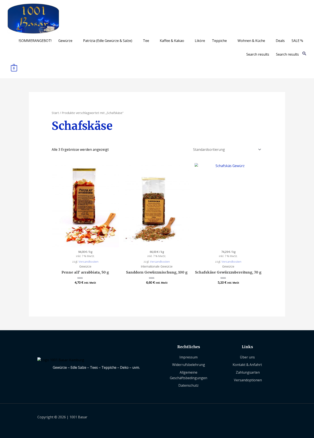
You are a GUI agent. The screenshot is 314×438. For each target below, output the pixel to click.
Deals (280, 40)
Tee (146, 40)
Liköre (200, 40)
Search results (257, 54)
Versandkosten (88, 261)
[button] (304, 54)
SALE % (297, 40)
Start (55, 113)
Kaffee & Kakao (172, 40)
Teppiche (219, 40)
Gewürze (65, 40)
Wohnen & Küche (251, 40)
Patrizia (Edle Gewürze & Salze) (107, 40)
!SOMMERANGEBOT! (35, 40)
